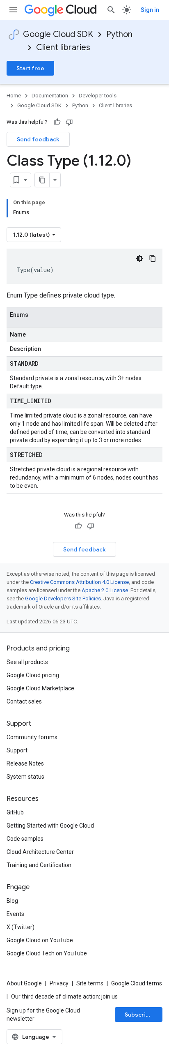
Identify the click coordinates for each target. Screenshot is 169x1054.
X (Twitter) (20, 927)
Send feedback (38, 139)
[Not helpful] (69, 122)
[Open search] (111, 10)
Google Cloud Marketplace (40, 688)
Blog (12, 900)
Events (15, 914)
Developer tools (97, 95)
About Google (24, 983)
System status (25, 776)
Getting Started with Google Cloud (50, 825)
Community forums (32, 737)
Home (14, 95)
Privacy (59, 983)
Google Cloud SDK (58, 34)
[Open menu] (13, 10)
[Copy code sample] (152, 258)
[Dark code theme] (139, 258)
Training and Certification (39, 865)
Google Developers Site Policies (63, 598)
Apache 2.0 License (105, 590)
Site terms (89, 983)
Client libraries (63, 47)
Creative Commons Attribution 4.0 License (79, 582)
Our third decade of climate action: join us (64, 996)
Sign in (150, 10)
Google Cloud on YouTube (40, 940)
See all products (27, 662)
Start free (30, 68)
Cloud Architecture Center (40, 852)
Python (119, 34)
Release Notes (25, 763)
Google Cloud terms (136, 983)
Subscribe (139, 1014)
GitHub (15, 812)
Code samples (25, 838)
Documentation (50, 95)
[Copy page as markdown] (42, 180)
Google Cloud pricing (33, 675)
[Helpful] (57, 122)
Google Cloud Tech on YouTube (47, 953)
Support (17, 750)
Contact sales (24, 701)
